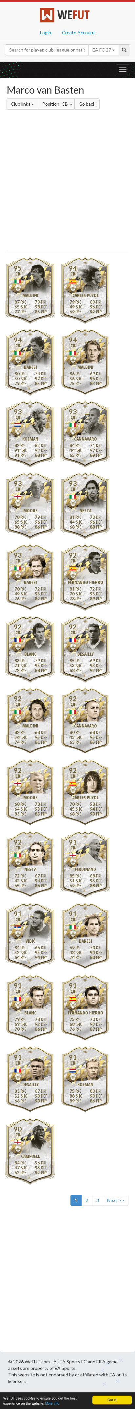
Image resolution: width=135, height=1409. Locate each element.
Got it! (112, 1399)
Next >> (115, 1200)
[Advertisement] (67, 182)
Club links (21, 104)
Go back (87, 104)
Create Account (78, 32)
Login (45, 32)
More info (52, 1403)
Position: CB (55, 104)
